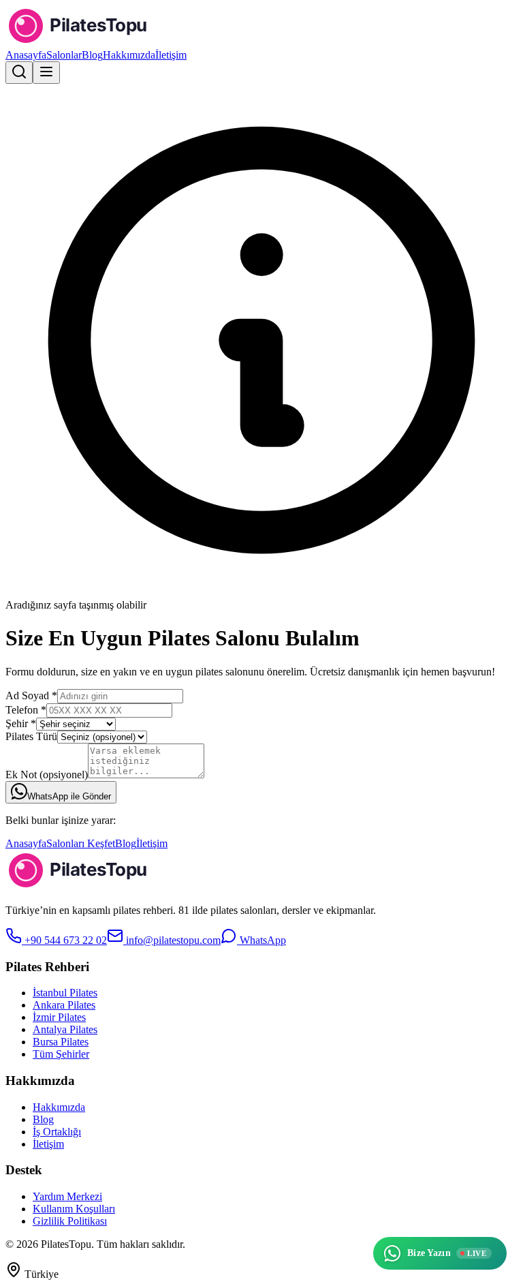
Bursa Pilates (61, 1041)
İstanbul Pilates (65, 992)
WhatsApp (261, 940)
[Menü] (46, 72)
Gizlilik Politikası (70, 1221)
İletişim (171, 55)
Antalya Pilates (65, 1029)
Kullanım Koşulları (74, 1208)
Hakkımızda (129, 55)
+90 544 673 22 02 (64, 940)
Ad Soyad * (31, 695)
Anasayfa (25, 55)
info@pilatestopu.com (172, 940)
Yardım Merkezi (67, 1196)
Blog (92, 55)
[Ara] (19, 72)
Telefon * (25, 710)
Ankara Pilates (64, 1005)
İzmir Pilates (59, 1017)
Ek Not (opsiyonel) (46, 774)
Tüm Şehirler (61, 1054)
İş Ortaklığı (57, 1131)
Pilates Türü (31, 736)
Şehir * (20, 723)
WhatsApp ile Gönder (69, 796)
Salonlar (64, 55)
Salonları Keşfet (80, 843)
